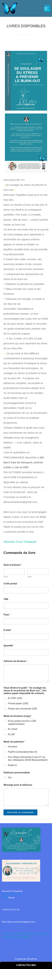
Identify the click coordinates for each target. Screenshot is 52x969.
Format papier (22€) (18, 703)
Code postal (10, 583)
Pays (7, 614)
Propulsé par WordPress (26, 959)
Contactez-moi (26, 965)
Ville (6, 599)
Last (29, 576)
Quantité (9, 645)
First (6, 576)
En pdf (11, 734)
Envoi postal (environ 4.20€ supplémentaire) (22, 722)
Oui (10, 777)
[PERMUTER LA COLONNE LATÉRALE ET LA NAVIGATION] (47, 8)
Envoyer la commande (20, 812)
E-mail (8, 630)
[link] (20, 541)
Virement (12, 746)
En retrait (12, 729)
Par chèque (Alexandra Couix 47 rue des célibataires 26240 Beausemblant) (27, 758)
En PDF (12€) (15, 698)
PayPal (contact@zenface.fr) (22, 752)
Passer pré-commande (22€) (22, 708)
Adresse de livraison (16, 661)
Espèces (12, 765)
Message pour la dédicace (18, 785)
